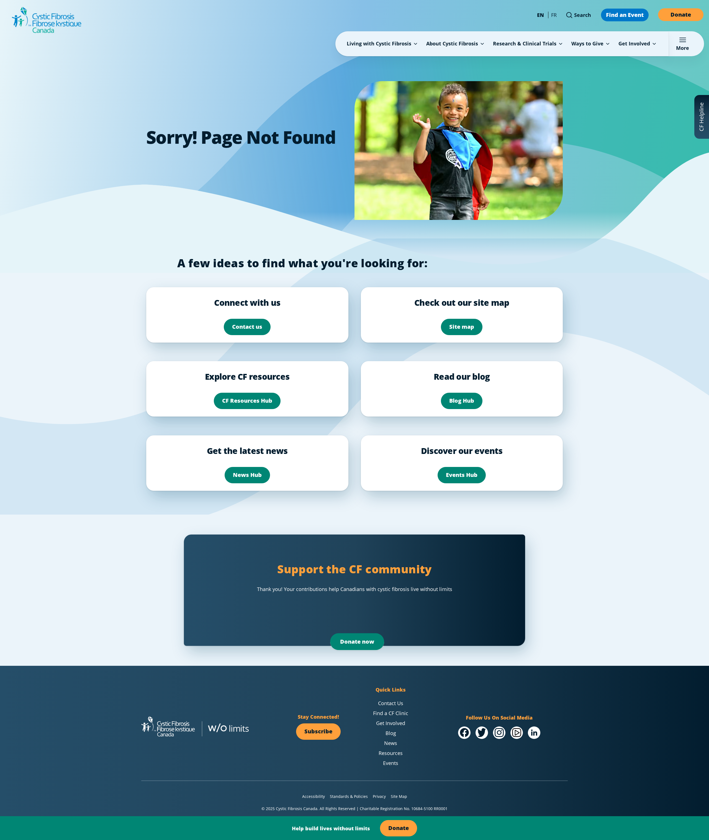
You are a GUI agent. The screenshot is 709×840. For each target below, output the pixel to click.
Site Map (399, 796)
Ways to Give (587, 43)
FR (554, 15)
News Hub (247, 475)
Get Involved (634, 43)
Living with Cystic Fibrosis (379, 43)
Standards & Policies (349, 796)
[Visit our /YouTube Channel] (516, 732)
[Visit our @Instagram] (499, 732)
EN (540, 14)
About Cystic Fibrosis (452, 43)
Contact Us (390, 703)
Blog (391, 733)
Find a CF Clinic (390, 713)
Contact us (247, 326)
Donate (681, 14)
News (390, 743)
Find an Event (625, 15)
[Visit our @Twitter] (481, 732)
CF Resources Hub (247, 400)
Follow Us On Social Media (499, 717)
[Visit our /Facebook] (464, 732)
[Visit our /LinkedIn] (534, 732)
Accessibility (313, 796)
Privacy (379, 796)
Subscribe (318, 731)
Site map (461, 326)
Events (390, 763)
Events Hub (461, 475)
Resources (391, 753)
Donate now (357, 641)
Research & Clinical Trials (524, 43)
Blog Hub (461, 400)
